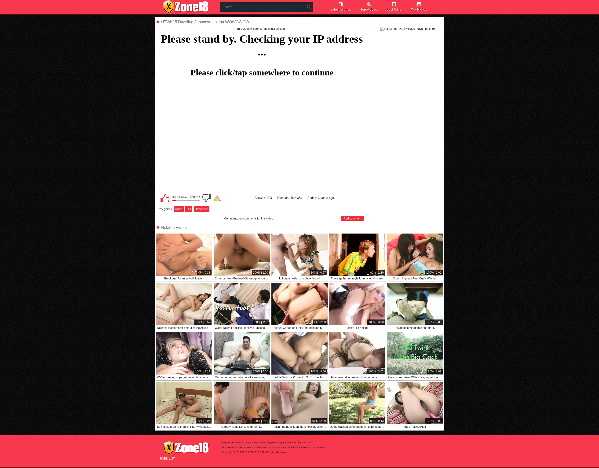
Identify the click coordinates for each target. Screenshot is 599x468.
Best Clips (394, 9)
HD (189, 209)
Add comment (352, 218)
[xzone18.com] (185, 7)
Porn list (167, 458)
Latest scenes (340, 9)
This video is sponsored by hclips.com (261, 28)
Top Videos (369, 9)
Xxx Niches (419, 9)
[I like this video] (165, 198)
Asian (178, 209)
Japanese (201, 209)
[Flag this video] (217, 198)
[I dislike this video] (206, 198)
